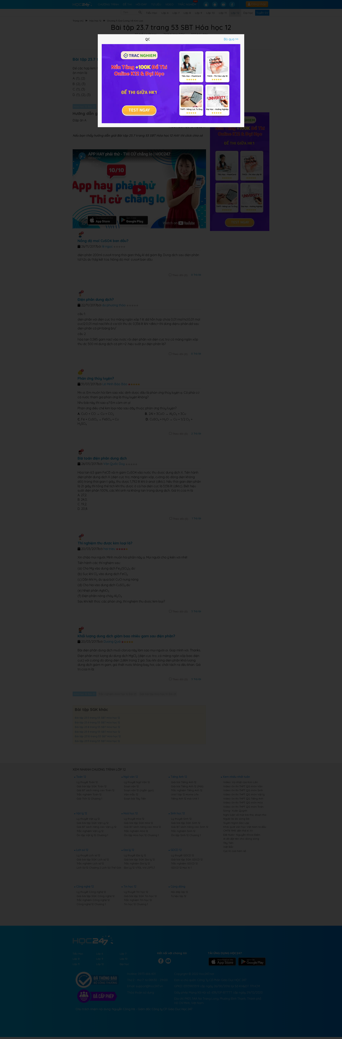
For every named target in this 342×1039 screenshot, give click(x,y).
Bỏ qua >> (231, 39)
